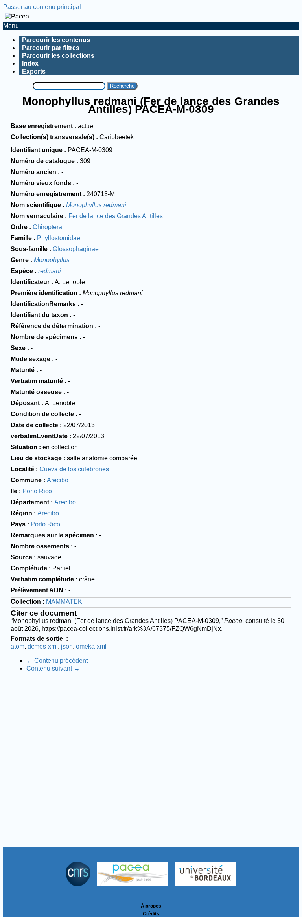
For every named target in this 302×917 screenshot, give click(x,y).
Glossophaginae (76, 249)
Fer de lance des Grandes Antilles (115, 216)
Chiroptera (47, 227)
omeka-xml (91, 646)
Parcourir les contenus (56, 40)
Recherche (122, 86)
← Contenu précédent (57, 660)
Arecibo (57, 480)
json (67, 646)
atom (17, 646)
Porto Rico (37, 491)
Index (30, 63)
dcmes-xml (43, 646)
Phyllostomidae (58, 238)
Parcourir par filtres (50, 47)
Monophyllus (52, 260)
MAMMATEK (64, 601)
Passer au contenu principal (42, 7)
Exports (34, 71)
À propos (151, 906)
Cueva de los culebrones (74, 469)
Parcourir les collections (58, 55)
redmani (49, 271)
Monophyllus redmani (96, 205)
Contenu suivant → (53, 668)
